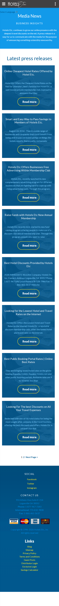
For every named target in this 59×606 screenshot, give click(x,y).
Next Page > (31, 457)
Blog (29, 546)
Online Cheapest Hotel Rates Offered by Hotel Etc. (28, 73)
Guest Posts (29, 560)
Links (29, 541)
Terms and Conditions (29, 556)
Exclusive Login (29, 566)
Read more (29, 101)
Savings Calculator (29, 570)
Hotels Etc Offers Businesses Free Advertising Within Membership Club (28, 168)
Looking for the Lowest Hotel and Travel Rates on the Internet (28, 312)
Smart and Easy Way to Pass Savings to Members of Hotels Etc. (28, 121)
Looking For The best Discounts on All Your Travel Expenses (28, 408)
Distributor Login (29, 563)
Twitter (30, 483)
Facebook (32, 479)
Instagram (32, 488)
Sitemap (29, 550)
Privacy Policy (29, 553)
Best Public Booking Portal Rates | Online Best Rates (28, 360)
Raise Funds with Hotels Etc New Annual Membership (28, 216)
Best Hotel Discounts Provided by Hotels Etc (28, 264)
